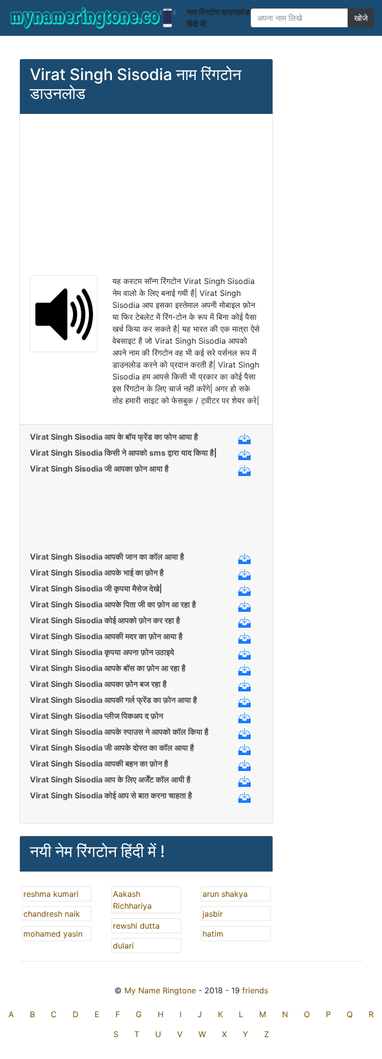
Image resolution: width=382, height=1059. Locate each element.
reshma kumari (51, 894)
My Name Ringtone (160, 990)
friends (255, 990)
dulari (123, 946)
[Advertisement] (146, 193)
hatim (212, 934)
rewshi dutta (136, 926)
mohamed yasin (53, 934)
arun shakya (225, 894)
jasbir (212, 914)
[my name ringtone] (93, 18)
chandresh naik (51, 914)
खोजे (361, 18)
